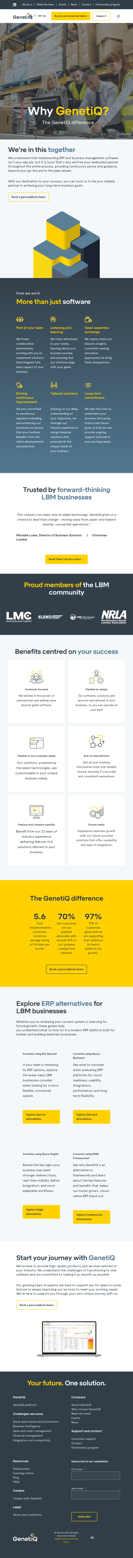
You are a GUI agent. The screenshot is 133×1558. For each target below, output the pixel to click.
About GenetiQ (81, 1405)
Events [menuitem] (62, 4)
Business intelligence (26, 1426)
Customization (49, 1421)
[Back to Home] (22, 16)
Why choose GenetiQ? (86, 1409)
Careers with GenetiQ (27, 1498)
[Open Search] (31, 15)
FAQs (16, 1482)
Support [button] (101, 15)
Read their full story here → (66, 559)
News (75, 1422)
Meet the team (81, 1413)
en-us (42, 15)
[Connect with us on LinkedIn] (92, 1538)
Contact (76, 1443)
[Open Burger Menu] (118, 16)
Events (75, 1418)
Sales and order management (32, 1431)
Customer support (83, 1439)
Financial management (28, 1435)
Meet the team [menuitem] (45, 4)
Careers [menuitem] (86, 4)
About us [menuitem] (27, 4)
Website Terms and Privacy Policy (66, 1540)
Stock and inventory (26, 1421)
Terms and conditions (27, 1514)
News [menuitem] (74, 4)
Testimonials (21, 1468)
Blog (16, 1477)
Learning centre (23, 1473)
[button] (8, 1550)
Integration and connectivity (31, 1440)
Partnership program (85, 1447)
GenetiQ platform (25, 1405)
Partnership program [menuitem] (108, 4)
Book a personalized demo (71, 15)
